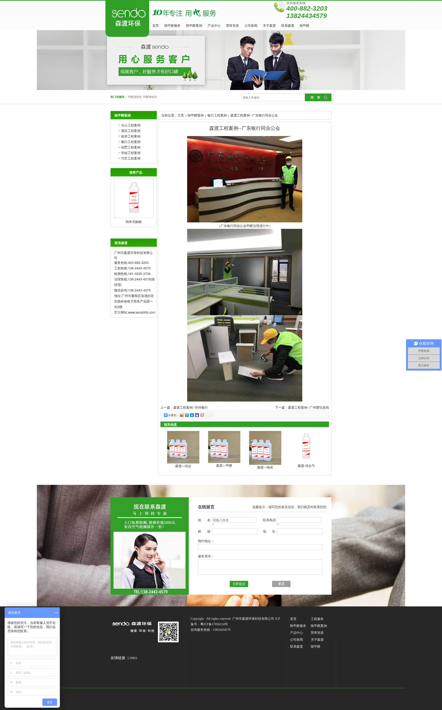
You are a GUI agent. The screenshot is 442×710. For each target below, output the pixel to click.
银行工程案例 (130, 141)
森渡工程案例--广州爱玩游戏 (308, 407)
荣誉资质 (232, 25)
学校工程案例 (130, 152)
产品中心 (214, 25)
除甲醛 (304, 25)
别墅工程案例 (130, 147)
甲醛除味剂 (150, 97)
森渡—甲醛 (224, 465)
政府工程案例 (130, 136)
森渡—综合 (183, 465)
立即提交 (239, 584)
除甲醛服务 (172, 25)
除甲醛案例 (194, 25)
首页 (155, 25)
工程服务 (317, 619)
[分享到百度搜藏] (196, 415)
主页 (180, 115)
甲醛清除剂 (135, 97)
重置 (281, 584)
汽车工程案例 (130, 158)
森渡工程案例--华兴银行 (190, 407)
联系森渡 (287, 25)
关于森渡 (269, 25)
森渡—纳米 (265, 467)
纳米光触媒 (134, 221)
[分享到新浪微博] (181, 415)
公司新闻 (250, 25)
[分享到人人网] (191, 415)
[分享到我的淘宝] (201, 415)
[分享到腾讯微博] (186, 415)
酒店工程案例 (130, 130)
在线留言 (206, 507)
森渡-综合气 (306, 465)
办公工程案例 (130, 125)
